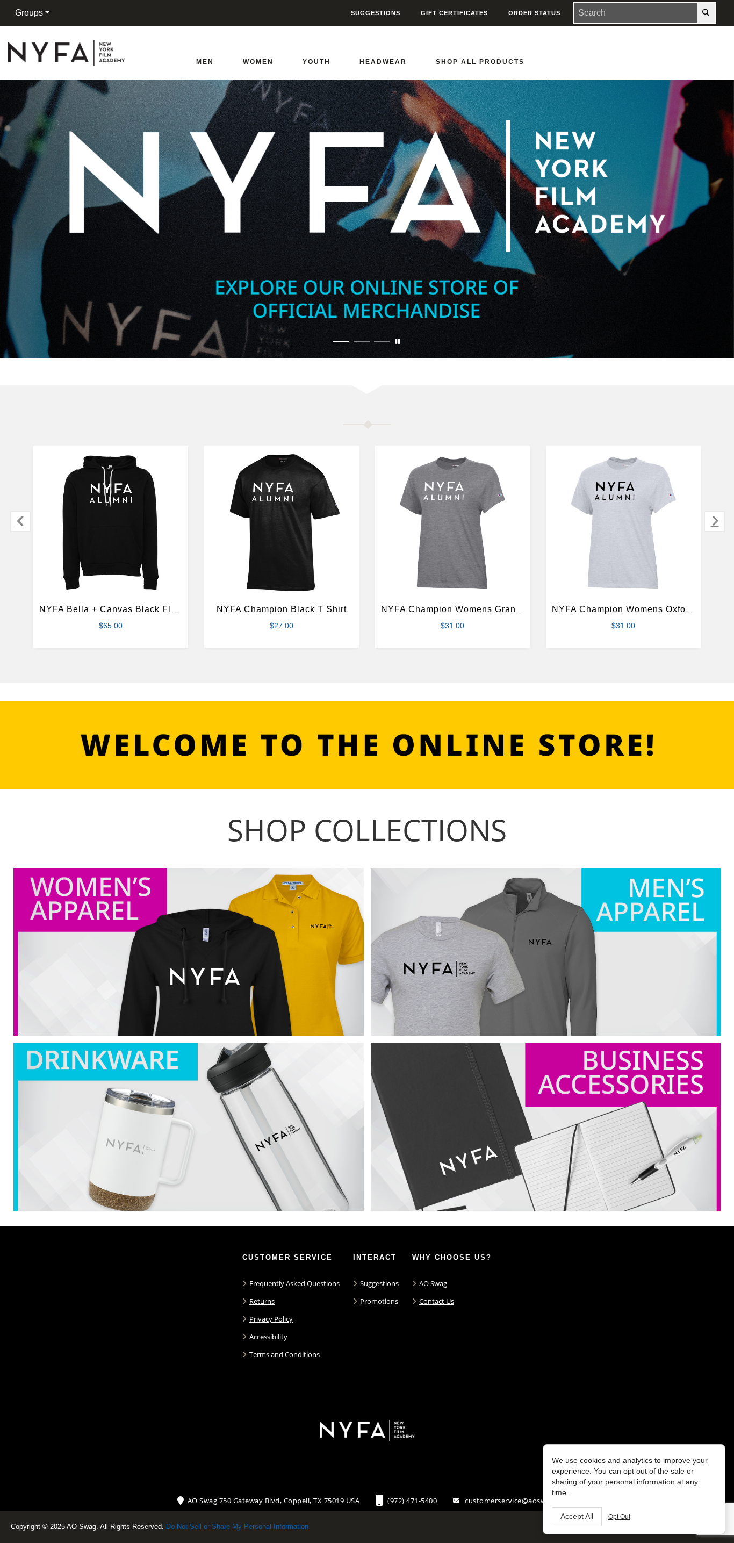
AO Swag (433, 1283)
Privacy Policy (271, 1319)
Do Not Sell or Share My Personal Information (237, 1527)
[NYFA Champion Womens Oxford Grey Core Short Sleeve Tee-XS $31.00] (623, 523)
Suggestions (379, 1283)
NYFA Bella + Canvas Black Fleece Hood (128, 609)
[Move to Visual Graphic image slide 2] (362, 341)
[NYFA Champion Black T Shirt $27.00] (282, 523)
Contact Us (436, 1301)
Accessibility (268, 1336)
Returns (262, 1301)
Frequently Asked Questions (294, 1283)
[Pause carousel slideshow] (397, 341)
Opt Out (619, 1516)
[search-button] (706, 13)
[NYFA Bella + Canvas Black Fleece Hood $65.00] (111, 523)
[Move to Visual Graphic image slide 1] (341, 341)
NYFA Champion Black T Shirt (282, 609)
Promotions (379, 1301)
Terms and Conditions (284, 1354)
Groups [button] (29, 12)
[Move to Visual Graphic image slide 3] (382, 341)
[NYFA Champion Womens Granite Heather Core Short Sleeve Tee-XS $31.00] (452, 523)
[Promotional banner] (367, 219)
